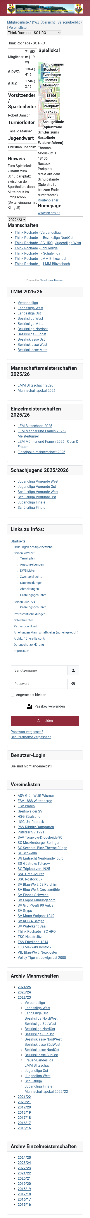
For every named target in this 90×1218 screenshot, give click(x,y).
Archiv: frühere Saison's (29, 638)
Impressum (21, 650)
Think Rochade (26, 232)
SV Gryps (25, 911)
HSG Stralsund (29, 816)
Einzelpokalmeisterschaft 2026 (41, 452)
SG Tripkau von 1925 (34, 869)
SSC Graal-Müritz (31, 874)
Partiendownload (25, 626)
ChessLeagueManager (52, 280)
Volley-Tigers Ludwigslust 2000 (42, 958)
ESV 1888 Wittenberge (35, 801)
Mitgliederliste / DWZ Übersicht (31, 22)
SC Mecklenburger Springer (38, 843)
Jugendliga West (68, 243)
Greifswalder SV (30, 811)
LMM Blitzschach (53, 259)
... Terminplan (26, 558)
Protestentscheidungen (29, 614)
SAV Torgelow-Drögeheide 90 (40, 837)
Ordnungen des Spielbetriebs (33, 547)
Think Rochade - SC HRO (37, 931)
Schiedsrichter (23, 620)
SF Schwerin (27, 853)
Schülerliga (49, 248)
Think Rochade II (27, 238)
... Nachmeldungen (29, 583)
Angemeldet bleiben (31, 695)
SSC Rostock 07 (30, 879)
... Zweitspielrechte (29, 576)
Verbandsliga (50, 232)
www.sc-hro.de (49, 213)
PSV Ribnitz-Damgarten (36, 827)
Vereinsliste (17, 27)
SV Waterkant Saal (32, 926)
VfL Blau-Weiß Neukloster (37, 952)
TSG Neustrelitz (30, 937)
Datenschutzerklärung (29, 644)
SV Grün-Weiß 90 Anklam (37, 905)
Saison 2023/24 (24, 602)
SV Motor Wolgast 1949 (36, 916)
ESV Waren (26, 806)
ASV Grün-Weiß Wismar (36, 796)
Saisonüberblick (69, 22)
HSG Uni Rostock (31, 822)
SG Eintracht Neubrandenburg (41, 858)
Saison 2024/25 (24, 553)
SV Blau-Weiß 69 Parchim (37, 884)
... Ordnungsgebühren (32, 595)
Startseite (18, 541)
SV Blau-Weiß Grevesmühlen (40, 890)
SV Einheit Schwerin (33, 895)
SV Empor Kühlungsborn (36, 900)
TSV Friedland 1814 (33, 942)
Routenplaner (48, 200)
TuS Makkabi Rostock (34, 947)
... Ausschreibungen (30, 564)
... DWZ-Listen (26, 570)
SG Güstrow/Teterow (34, 864)
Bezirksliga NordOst (58, 238)
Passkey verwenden (49, 706)
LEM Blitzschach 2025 (35, 426)
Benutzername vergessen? (31, 737)
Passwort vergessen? (27, 732)
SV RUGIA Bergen (31, 921)
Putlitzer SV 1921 (31, 832)
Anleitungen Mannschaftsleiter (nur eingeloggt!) (46, 632)
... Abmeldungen (28, 589)
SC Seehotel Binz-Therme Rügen (42, 848)
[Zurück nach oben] (82, 1210)
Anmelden (45, 721)
